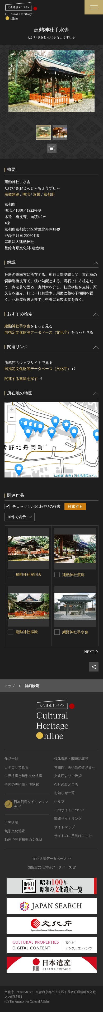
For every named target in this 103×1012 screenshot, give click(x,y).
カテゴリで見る (16, 767)
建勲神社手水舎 (17, 326)
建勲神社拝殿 (27, 632)
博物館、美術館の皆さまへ (74, 767)
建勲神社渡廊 (73, 575)
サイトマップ (64, 827)
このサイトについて (69, 810)
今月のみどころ (66, 784)
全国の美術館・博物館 (21, 784)
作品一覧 (11, 759)
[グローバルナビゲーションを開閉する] (94, 7)
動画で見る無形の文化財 (23, 840)
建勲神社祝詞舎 (28, 575)
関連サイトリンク (68, 819)
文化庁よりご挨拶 (68, 776)
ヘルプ (59, 802)
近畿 (36, 194)
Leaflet (58, 475)
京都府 (49, 194)
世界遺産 (11, 823)
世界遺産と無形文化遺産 (23, 776)
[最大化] (12, 429)
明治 (26, 194)
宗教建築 (11, 194)
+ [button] (11, 409)
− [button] (11, 417)
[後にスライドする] (91, 652)
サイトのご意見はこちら (73, 836)
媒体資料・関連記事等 (71, 759)
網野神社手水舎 (75, 632)
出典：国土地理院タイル (81, 475)
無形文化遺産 (14, 831)
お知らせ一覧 (64, 793)
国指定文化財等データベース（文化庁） (37, 332)
